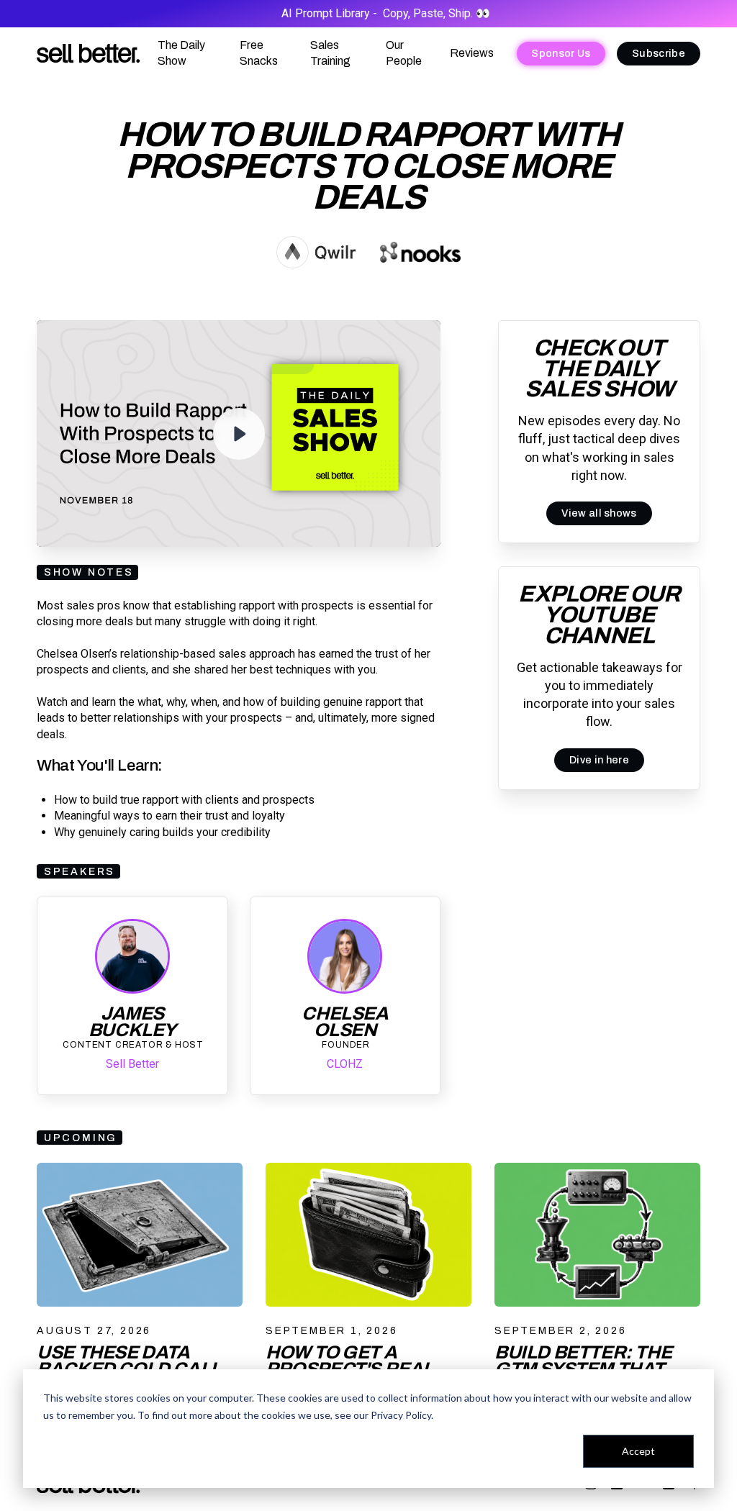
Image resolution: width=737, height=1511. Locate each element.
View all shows (598, 513)
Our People (404, 53)
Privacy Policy (401, 1415)
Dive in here (599, 760)
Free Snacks (259, 53)
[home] (88, 53)
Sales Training (330, 53)
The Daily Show (181, 53)
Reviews (472, 53)
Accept (638, 1451)
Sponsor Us (560, 53)
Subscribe (658, 53)
